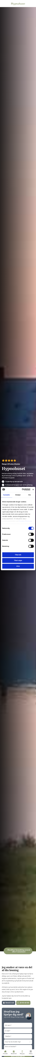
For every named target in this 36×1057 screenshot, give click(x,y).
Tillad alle (18, 555)
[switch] (31, 534)
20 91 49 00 (24, 1003)
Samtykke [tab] (6, 495)
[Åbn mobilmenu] (31, 1051)
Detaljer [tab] (18, 495)
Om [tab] (29, 495)
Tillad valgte (18, 560)
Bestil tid (9, 1003)
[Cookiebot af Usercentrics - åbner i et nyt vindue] (22, 489)
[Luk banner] (33, 489)
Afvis (18, 566)
